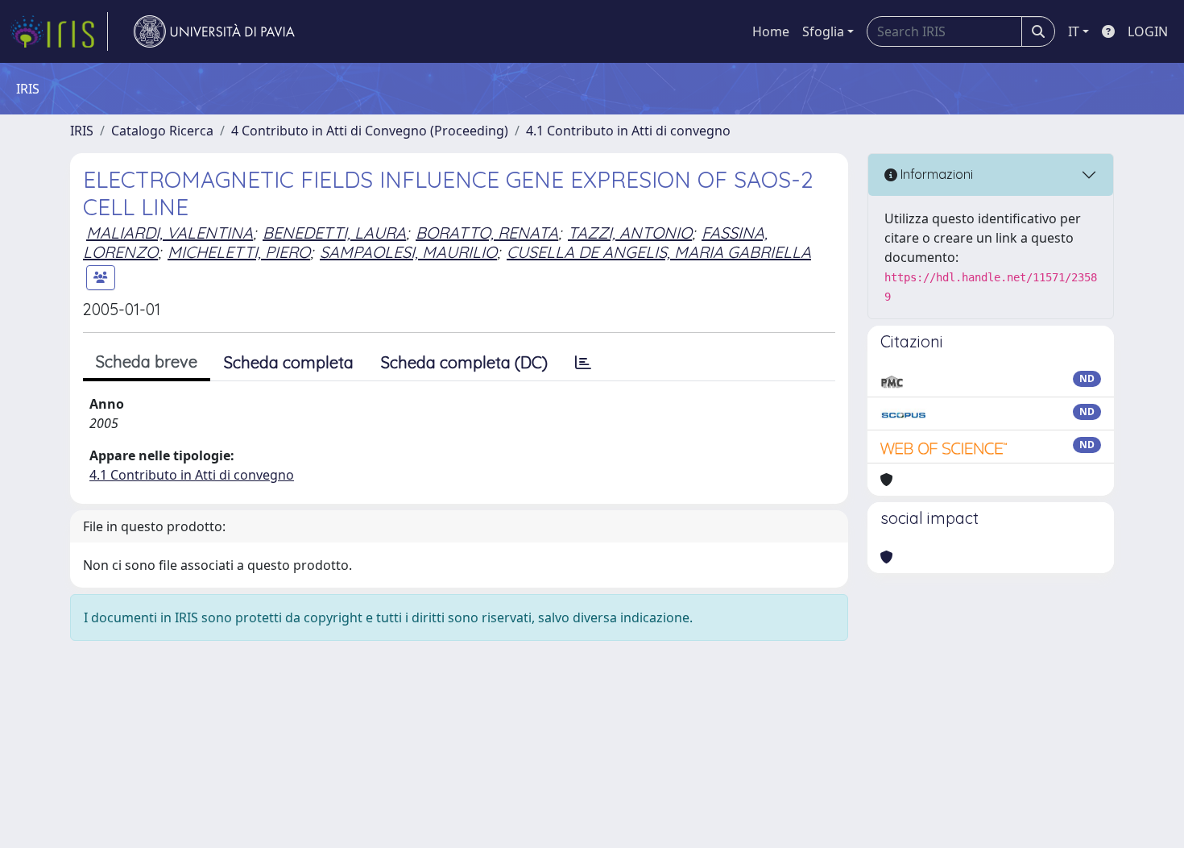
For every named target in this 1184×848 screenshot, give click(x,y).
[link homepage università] (214, 31)
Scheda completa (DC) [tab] (464, 362)
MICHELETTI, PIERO (239, 252)
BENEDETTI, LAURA (334, 232)
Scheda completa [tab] (289, 362)
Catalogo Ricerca (162, 130)
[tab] (583, 363)
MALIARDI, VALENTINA (169, 232)
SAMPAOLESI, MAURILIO (408, 252)
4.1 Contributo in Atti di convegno (628, 130)
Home (770, 31)
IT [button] (1073, 31)
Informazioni (935, 174)
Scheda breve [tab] (146, 361)
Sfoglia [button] (823, 31)
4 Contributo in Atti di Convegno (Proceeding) (369, 130)
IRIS (81, 130)
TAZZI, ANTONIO (630, 232)
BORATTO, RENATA (487, 232)
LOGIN (1148, 31)
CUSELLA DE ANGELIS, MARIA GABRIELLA (659, 252)
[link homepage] (59, 31)
